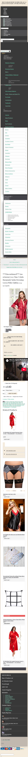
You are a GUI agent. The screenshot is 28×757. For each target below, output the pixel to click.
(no (12, 407)
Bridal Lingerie (9, 249)
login (7, 355)
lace (20, 403)
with (18, 403)
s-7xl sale (23, 403)
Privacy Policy (8, 697)
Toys (6, 182)
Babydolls (7, 228)
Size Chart (7, 700)
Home (6, 150)
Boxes (6, 129)
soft (9, 402)
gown (17, 402)
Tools (6, 179)
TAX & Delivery (9, 696)
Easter (7, 206)
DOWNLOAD (8, 703)
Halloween (8, 203)
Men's (6, 72)
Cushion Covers (9, 141)
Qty (3, 393)
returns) (14, 407)
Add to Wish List (7, 396)
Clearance (7, 246)
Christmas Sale (11, 218)
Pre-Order (7, 97)
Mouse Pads (8, 162)
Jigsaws (7, 156)
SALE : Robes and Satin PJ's (12, 94)
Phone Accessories (10, 170)
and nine (7, 404)
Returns (7, 709)
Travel (6, 185)
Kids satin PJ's (11, 82)
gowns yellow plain (7, 403)
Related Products (11, 454)
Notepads (7, 165)
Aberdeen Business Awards (6, 728)
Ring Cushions (9, 173)
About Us (7, 695)
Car (6, 132)
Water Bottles (8, 188)
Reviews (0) (8, 330)
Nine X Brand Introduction (6, 734)
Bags (6, 121)
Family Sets (8, 85)
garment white (14, 403)
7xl (22, 402)
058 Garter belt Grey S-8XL (9, 494)
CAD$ (6, 31)
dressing (14, 402)
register (11, 355)
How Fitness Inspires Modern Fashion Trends (10, 718)
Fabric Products (9, 147)
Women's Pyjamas (10, 62)
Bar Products (8, 123)
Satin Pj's (10, 66)
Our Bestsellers (11, 450)
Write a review (11, 399)
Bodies (7, 243)
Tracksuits (7, 103)
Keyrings (7, 159)
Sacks (10, 219)
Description (8, 329)
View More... (11, 220)
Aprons (7, 115)
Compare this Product (18, 396)
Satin (9, 88)
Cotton (10, 81)
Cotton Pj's (11, 65)
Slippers (7, 176)
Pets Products (8, 168)
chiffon (10, 404)
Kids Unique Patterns (10, 91)
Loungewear (8, 100)
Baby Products (9, 118)
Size (3, 390)
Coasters (7, 138)
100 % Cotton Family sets (13, 214)
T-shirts (7, 191)
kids (6, 406)
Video (7, 331)
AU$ (5, 30)
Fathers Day (8, 209)
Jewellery (7, 153)
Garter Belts (8, 252)
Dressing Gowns (9, 69)
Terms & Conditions (10, 699)
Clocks (7, 135)
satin (11, 402)
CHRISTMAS (8, 212)
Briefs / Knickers (9, 231)
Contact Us (8, 707)
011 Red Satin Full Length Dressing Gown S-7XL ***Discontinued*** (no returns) (12, 433)
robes (4, 404)
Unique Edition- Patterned (11, 75)
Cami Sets (7, 106)
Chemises (7, 237)
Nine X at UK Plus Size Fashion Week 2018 (10, 723)
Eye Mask (7, 144)
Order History (8, 710)
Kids (6, 77)
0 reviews (5, 399)
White (20, 402)
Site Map (7, 701)
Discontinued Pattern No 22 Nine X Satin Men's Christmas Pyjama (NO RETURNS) (13, 577)
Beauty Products (9, 126)
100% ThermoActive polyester (14, 80)
